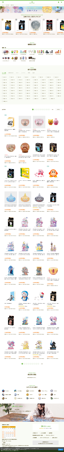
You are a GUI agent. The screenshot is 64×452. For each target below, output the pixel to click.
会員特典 (50, 433)
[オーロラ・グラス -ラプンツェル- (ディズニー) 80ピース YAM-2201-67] (53, 270)
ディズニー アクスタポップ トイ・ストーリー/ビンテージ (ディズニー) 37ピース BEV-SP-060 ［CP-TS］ (39, 279)
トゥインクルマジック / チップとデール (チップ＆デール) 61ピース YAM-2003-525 (25, 157)
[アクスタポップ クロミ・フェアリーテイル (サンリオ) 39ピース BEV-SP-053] (53, 221)
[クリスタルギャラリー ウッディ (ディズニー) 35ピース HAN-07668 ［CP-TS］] (53, 147)
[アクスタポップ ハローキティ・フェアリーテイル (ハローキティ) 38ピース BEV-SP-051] (24, 221)
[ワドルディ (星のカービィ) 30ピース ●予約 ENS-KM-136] (53, 173)
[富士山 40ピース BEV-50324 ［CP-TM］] (8, 25)
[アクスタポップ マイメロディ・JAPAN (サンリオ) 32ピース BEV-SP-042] (10, 344)
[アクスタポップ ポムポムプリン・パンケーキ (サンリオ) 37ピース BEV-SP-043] (24, 344)
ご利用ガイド (35, 433)
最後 (52, 109)
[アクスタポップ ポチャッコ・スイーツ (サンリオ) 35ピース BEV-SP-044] (39, 344)
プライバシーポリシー (50, 435)
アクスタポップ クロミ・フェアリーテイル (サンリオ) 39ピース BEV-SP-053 (53, 230)
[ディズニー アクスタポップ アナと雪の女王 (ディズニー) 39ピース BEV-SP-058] (10, 270)
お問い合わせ (54, 437)
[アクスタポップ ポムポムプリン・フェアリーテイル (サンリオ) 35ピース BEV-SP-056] (39, 246)
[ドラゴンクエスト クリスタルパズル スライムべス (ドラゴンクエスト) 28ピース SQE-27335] (24, 197)
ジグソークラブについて (44, 437)
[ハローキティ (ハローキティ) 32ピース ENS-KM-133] (39, 296)
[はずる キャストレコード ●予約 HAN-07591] (10, 122)
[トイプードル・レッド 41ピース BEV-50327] (10, 320)
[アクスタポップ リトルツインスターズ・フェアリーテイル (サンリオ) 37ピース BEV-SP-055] (24, 246)
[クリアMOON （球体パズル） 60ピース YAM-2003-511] (35, 25)
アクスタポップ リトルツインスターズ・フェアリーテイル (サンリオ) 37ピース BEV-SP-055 (25, 254)
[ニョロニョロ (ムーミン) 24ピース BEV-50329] (10, 221)
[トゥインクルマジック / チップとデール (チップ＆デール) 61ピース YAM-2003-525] (24, 147)
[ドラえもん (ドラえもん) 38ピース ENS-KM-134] (24, 296)
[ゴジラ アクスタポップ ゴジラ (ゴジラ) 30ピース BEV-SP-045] (53, 344)
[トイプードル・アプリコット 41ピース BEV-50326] (53, 296)
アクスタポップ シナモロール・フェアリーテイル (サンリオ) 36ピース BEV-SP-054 (10, 254)
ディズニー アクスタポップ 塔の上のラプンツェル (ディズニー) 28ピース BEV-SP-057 (53, 254)
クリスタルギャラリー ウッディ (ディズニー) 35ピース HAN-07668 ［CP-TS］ (53, 156)
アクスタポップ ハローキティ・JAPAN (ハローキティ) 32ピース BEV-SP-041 (53, 329)
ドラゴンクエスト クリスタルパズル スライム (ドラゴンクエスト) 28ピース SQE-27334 (11, 206)
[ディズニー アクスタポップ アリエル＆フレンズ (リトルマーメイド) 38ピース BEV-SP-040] (39, 320)
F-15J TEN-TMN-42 (7, 303)
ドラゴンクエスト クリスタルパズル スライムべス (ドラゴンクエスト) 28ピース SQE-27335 (25, 206)
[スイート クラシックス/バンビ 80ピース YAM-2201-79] (10, 147)
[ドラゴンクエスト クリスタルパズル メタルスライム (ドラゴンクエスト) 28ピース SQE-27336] (39, 197)
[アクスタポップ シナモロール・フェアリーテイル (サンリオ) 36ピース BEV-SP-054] (10, 246)
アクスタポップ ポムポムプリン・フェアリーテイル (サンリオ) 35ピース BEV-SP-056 (39, 254)
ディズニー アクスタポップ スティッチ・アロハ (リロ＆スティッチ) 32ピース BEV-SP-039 (25, 329)
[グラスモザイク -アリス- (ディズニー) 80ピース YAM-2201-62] (39, 122)
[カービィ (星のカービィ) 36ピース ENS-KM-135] (39, 173)
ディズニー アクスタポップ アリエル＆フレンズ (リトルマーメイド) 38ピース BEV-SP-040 (39, 329)
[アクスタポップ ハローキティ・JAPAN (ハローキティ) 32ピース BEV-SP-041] (53, 320)
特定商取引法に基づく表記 (38, 435)
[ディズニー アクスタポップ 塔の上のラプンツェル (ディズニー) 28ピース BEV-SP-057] (53, 246)
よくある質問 (43, 433)
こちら (10, 440)
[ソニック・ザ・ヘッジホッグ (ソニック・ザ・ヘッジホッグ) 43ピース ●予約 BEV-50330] (10, 173)
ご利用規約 (35, 437)
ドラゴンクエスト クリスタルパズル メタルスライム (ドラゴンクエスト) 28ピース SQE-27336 (39, 206)
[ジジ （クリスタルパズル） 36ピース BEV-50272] (49, 25)
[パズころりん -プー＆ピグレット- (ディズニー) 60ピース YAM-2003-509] (53, 122)
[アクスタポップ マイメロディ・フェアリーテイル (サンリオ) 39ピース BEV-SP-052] (39, 221)
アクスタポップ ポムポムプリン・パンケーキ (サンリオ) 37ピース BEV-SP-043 (25, 353)
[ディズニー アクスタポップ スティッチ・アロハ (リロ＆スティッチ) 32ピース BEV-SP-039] (24, 320)
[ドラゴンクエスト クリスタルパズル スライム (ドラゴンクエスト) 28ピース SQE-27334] (10, 197)
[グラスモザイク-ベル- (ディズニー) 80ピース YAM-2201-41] (24, 122)
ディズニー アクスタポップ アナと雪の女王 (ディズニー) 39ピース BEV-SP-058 (10, 279)
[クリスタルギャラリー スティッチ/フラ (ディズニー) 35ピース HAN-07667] (39, 147)
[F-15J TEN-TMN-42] (10, 296)
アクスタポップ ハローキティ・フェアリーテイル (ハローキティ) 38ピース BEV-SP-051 (25, 230)
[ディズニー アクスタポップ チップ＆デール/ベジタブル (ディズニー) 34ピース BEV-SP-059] (24, 270)
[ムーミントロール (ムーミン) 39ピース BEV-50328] (22, 25)
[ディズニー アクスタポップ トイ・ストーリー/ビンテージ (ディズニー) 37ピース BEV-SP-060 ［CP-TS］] (39, 270)
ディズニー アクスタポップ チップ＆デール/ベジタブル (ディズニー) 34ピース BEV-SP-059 (25, 279)
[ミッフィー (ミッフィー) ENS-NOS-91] (24, 173)
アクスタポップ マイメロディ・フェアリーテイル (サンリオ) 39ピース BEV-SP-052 (39, 230)
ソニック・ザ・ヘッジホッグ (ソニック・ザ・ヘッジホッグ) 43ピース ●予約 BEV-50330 (10, 181)
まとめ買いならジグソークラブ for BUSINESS (45, 443)
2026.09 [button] (14, 427)
